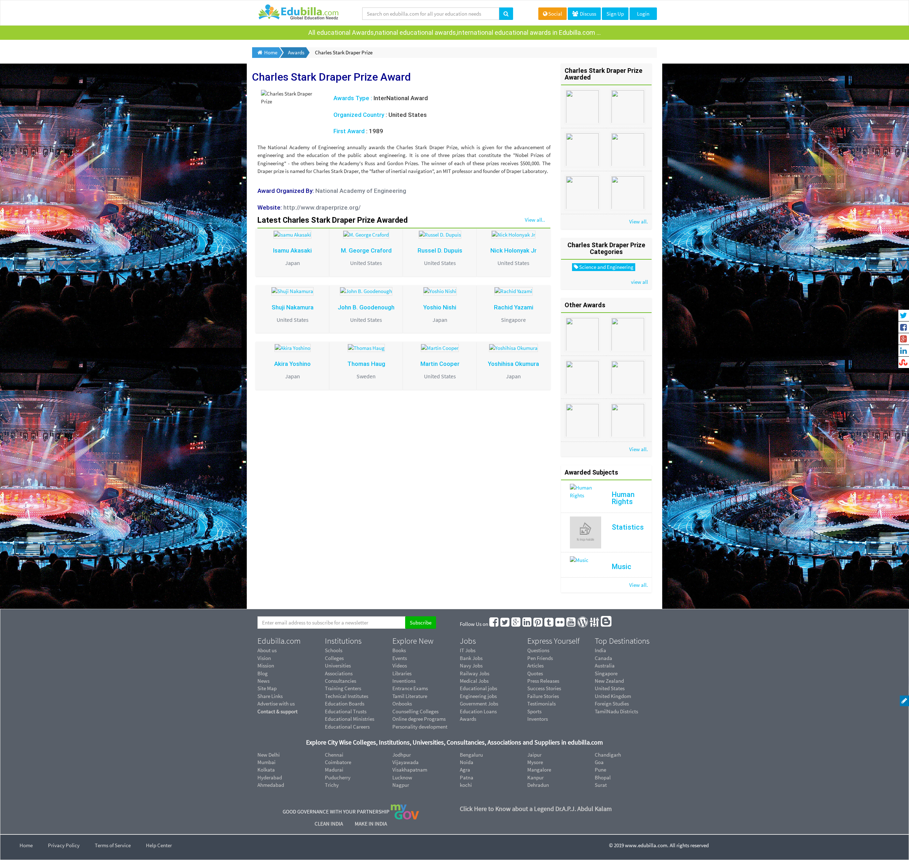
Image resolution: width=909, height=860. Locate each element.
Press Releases (543, 680)
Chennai (334, 754)
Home (26, 845)
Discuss (587, 13)
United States (610, 688)
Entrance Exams (410, 688)
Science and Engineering (606, 267)
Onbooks (402, 703)
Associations (339, 673)
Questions (538, 650)
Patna (466, 777)
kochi (466, 784)
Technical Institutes (346, 696)
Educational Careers (347, 726)
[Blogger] (606, 624)
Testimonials (541, 703)
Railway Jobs (474, 673)
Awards (468, 718)
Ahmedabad (270, 784)
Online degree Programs (419, 718)
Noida (466, 762)
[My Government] (405, 811)
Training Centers (343, 688)
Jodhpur (401, 754)
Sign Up (615, 13)
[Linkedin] (527, 624)
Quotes (535, 673)
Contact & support (277, 711)
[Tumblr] (549, 624)
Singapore (606, 673)
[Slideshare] (595, 624)
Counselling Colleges (415, 711)
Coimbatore (338, 762)
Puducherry (337, 777)
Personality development (419, 726)
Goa (599, 762)
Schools (333, 650)
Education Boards (344, 703)
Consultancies (340, 680)
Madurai (334, 769)
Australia (605, 665)
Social (555, 13)
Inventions (403, 680)
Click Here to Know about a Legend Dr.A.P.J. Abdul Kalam (536, 809)
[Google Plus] (516, 624)
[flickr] (560, 624)
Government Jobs (479, 703)
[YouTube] (571, 624)
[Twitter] (505, 624)
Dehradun (538, 784)
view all (639, 281)
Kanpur (535, 777)
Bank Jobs (471, 658)
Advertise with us (276, 703)
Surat (601, 784)
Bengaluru (471, 754)
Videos (399, 665)
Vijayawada (405, 762)
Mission (265, 665)
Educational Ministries (349, 718)
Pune (600, 769)
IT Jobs (467, 650)
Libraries (402, 673)
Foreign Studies (612, 703)
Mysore (535, 762)
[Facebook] (494, 624)
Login (643, 13)
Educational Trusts (345, 711)
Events (399, 658)
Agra (465, 769)
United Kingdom (613, 696)
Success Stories (544, 688)
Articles (535, 665)
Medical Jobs (474, 680)
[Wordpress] (583, 624)
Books (399, 650)
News (263, 680)
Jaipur (534, 754)
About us (267, 650)
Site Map (267, 688)
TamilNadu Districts (616, 711)
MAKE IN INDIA (371, 823)
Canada (603, 658)
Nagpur (400, 784)
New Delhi (268, 754)
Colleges (334, 658)
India (600, 650)
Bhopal (603, 777)
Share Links (270, 696)
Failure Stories (543, 696)
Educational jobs (478, 688)
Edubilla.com (279, 641)
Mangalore (539, 769)
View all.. (535, 219)
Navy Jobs (471, 665)
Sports (534, 711)
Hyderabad (269, 777)
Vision (264, 658)
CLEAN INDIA (329, 823)
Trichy (332, 784)
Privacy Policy (64, 845)
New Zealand (609, 680)
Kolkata (266, 769)
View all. (638, 221)
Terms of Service (113, 845)
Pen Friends (540, 658)
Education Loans (478, 711)
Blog (262, 673)
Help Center (159, 845)
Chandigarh (608, 754)
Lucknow (402, 777)
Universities (338, 665)
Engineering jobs (478, 696)
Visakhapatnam (409, 769)
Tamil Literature (409, 696)
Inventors (537, 718)
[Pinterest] (538, 624)
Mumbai (266, 762)
